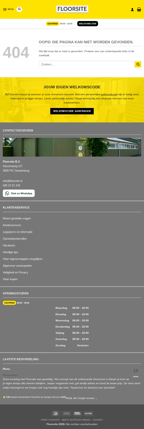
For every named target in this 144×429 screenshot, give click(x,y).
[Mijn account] (132, 9)
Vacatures (9, 245)
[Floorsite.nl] (72, 9)
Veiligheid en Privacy (15, 272)
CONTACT (98, 420)
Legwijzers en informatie (17, 231)
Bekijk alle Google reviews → (82, 398)
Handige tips (10, 252)
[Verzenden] (138, 64)
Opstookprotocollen (15, 238)
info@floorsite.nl (12, 180)
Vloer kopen (10, 279)
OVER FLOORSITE (50, 420)
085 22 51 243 (11, 185)
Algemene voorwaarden (17, 265)
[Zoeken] (19, 9)
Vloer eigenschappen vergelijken (22, 258)
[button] (8, 9)
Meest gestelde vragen (17, 218)
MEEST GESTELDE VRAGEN (76, 420)
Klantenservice (12, 225)
